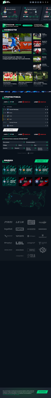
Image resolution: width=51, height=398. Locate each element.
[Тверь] (11, 196)
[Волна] (15, 197)
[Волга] (15, 199)
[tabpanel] (25, 144)
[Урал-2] (19, 200)
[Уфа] (17, 199)
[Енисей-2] (25, 203)
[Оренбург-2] (14, 202)
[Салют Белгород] (9, 199)
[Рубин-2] (16, 198)
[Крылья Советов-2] (14, 201)
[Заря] (8, 200)
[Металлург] (11, 200)
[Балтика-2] (7, 194)
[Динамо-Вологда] (14, 195)
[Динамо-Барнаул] (23, 204)
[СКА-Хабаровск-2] (39, 205)
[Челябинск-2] (18, 201)
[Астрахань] (11, 202)
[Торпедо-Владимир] (13, 197)
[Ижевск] (17, 197)
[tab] (10, 102)
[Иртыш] (21, 203)
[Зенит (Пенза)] (13, 200)
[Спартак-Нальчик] (9, 203)
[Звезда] (11, 194)
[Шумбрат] (13, 198)
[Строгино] (10, 197)
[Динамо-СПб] (12, 194)
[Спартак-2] (11, 197)
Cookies (17, 394)
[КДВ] (23, 202)
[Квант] (11, 199)
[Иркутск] (25, 205)
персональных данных (8, 394)
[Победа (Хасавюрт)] (9, 204)
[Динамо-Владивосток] (39, 208)
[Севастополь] (6, 201)
